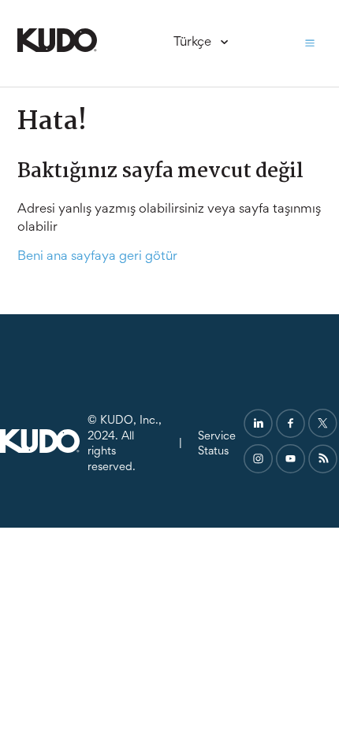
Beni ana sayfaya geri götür (97, 257)
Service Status (217, 445)
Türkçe (193, 43)
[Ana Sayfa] (57, 49)
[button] (310, 43)
